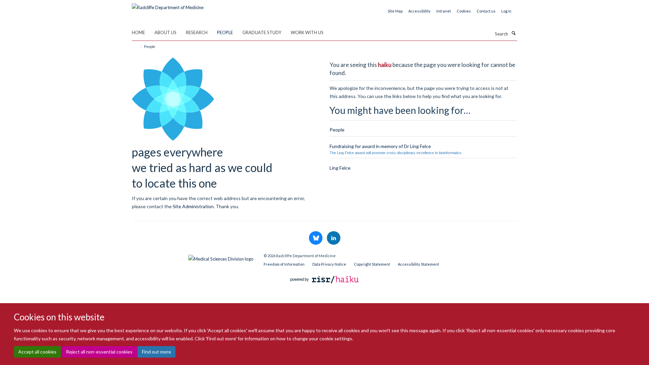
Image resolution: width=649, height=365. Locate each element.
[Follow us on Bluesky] (316, 238)
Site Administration (193, 206)
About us (165, 32)
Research (197, 32)
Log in (506, 11)
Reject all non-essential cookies (99, 352)
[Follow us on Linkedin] (333, 238)
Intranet (443, 11)
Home (138, 32)
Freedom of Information (284, 264)
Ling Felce (340, 168)
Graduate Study (261, 32)
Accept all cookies (37, 352)
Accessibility (419, 11)
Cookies (464, 11)
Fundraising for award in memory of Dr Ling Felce (380, 146)
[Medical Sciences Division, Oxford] (193, 257)
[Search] (513, 33)
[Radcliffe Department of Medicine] (167, 5)
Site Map (395, 11)
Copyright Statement (372, 264)
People (225, 32)
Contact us (486, 11)
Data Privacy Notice (329, 264)
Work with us (307, 32)
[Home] (138, 46)
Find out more (156, 352)
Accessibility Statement (418, 264)
